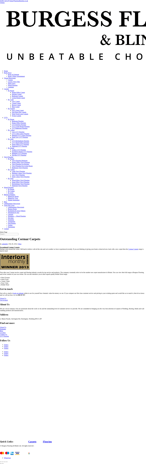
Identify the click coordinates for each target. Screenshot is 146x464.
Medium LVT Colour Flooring (21, 135)
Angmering (11, 221)
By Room (11, 91)
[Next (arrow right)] (3, 463)
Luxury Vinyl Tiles (14, 82)
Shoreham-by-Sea (13, 212)
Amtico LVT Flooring (19, 150)
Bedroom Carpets (17, 96)
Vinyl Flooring (8, 157)
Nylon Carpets (16, 116)
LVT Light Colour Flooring (20, 134)
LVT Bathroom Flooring (19, 128)
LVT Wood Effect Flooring (20, 143)
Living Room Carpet (18, 98)
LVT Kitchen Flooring (19, 125)
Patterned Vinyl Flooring (19, 186)
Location (3, 333)
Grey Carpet (16, 101)
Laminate (11, 87)
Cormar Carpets (133, 249)
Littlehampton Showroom (12, 203)
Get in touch (4, 300)
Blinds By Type (13, 198)
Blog (5, 202)
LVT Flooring (4, 336)
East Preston (12, 223)
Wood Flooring (12, 85)
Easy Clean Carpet (18, 110)
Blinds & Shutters (9, 194)
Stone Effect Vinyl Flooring (20, 182)
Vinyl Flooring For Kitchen (20, 164)
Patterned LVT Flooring (19, 146)
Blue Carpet (15, 107)
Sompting (11, 220)
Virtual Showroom (10, 78)
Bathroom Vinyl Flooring (20, 168)
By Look (11, 99)
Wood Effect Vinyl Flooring (20, 180)
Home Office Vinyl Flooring (21, 162)
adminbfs (5, 244)
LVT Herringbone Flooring (20, 141)
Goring (10, 225)
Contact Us (3, 334)
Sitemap (36, 446)
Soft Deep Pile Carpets (19, 112)
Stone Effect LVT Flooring (20, 144)
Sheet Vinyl (11, 83)
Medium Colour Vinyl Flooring (22, 173)
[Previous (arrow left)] (1, 463)
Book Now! (8, 73)
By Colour (11, 130)
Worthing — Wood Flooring (17, 216)
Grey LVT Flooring (18, 132)
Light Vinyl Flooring (18, 171)
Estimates (3, 329)
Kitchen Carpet (16, 94)
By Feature (11, 108)
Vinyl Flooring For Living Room (22, 166)
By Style (10, 139)
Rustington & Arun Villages (16, 211)
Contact (6, 229)
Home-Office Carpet (18, 92)
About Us (3, 298)
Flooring (47, 441)
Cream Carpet (16, 103)
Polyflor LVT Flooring (19, 155)
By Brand (11, 148)
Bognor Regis (12, 209)
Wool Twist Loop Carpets (20, 114)
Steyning (11, 218)
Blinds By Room (13, 196)
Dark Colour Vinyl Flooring (20, 177)
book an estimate (18, 293)
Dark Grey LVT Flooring (20, 137)
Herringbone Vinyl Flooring (20, 184)
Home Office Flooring (19, 123)
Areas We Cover (9, 205)
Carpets (10, 80)
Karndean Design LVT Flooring (22, 151)
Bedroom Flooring (18, 121)
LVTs (6, 117)
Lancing (10, 214)
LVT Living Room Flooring (21, 126)
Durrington (11, 227)
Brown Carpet (16, 105)
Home (6, 71)
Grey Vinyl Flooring (18, 175)
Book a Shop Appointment (16, 76)
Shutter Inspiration (13, 200)
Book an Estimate (13, 74)
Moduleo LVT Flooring (19, 153)
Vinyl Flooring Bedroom (19, 160)
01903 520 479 (5, 1)
